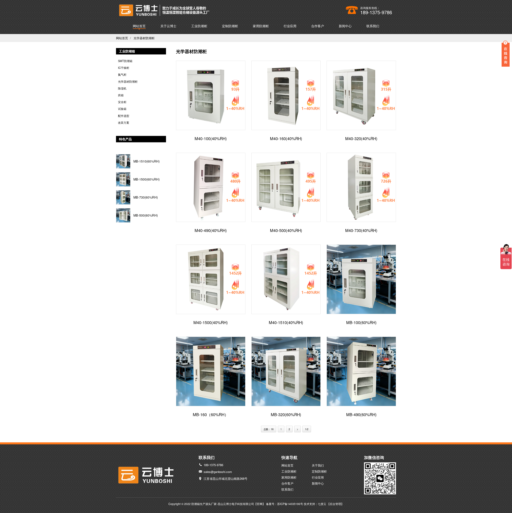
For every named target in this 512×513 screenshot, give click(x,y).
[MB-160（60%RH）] (210, 371)
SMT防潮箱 (125, 61)
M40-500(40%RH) (286, 230)
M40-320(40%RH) (361, 138)
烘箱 (121, 95)
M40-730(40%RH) (361, 230)
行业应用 (290, 26)
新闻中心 (345, 26)
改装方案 (123, 122)
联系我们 (372, 26)
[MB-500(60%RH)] (123, 215)
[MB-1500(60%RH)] (123, 179)
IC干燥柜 (123, 68)
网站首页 (139, 26)
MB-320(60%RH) (286, 414)
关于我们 (318, 465)
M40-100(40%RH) (211, 138)
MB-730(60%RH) (145, 197)
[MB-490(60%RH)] (361, 371)
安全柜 (122, 102)
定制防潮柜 (230, 26)
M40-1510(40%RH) (286, 322)
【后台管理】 (335, 504)
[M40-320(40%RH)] (361, 95)
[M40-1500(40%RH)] (210, 279)
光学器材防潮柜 (144, 38)
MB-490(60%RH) (361, 414)
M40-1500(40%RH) (210, 322)
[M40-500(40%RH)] (286, 187)
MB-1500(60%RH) (146, 179)
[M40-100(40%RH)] (210, 95)
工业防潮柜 (199, 26)
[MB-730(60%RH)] (123, 197)
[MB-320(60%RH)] (286, 371)
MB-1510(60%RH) (146, 161)
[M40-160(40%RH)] (286, 95)
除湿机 (122, 88)
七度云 (322, 504)
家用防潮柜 (261, 26)
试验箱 (122, 109)
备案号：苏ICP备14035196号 (284, 504)
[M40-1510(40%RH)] (286, 279)
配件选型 (123, 116)
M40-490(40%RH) (211, 230)
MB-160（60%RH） (210, 414)
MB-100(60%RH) (361, 322)
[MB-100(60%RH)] (361, 279)
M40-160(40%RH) (286, 138)
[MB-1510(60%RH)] (123, 161)
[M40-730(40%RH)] (361, 187)
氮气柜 (122, 74)
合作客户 (317, 26)
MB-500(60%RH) (145, 215)
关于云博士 (168, 26)
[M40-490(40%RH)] (210, 187)
